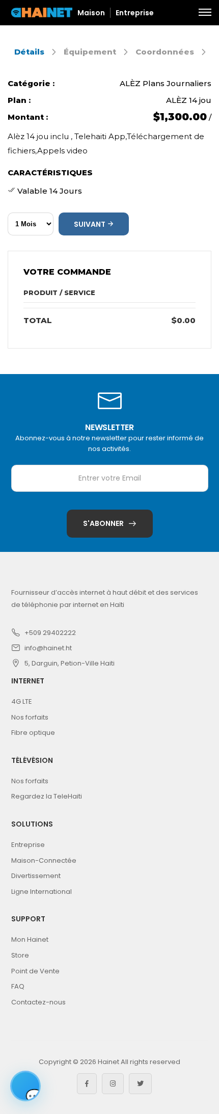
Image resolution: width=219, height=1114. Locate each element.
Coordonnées (164, 52)
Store (20, 955)
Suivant (90, 224)
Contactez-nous (38, 1002)
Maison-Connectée (43, 860)
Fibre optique (33, 732)
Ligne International (41, 891)
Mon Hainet (29, 939)
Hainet (108, 1062)
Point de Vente (35, 971)
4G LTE (21, 701)
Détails (29, 52)
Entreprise (135, 13)
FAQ (17, 986)
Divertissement (36, 876)
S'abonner (103, 523)
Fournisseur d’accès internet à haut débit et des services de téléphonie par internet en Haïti (104, 598)
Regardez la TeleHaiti (46, 796)
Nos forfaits (29, 717)
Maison (91, 13)
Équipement (90, 52)
